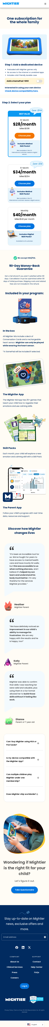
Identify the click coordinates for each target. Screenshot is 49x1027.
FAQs (36, 972)
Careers (15, 977)
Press (14, 972)
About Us (14, 961)
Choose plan (24, 135)
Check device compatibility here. (21, 91)
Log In (24, 986)
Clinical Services (15, 967)
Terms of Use (18, 1010)
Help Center (36, 967)
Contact (37, 961)
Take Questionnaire (24, 889)
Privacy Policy (9, 1010)
